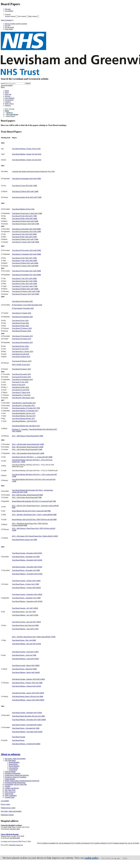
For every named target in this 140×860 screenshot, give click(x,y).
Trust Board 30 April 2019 (20, 354)
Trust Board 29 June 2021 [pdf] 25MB (24, 281)
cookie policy (91, 857)
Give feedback (9, 98)
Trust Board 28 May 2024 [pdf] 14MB (24, 218)
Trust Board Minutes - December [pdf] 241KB (27, 560)
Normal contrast (10, 16)
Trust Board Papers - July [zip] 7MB (24, 612)
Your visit (8, 94)
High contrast (32, 16)
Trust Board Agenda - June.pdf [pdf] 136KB (26, 622)
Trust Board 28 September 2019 (22, 342)
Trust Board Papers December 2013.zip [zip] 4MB (28, 716)
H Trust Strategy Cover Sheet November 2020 (27, 305)
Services (7, 96)
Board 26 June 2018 (18, 385)
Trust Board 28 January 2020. (21, 331)
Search (3, 83)
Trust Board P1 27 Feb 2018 (21, 395)
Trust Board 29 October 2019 (21, 339)
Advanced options (7, 85)
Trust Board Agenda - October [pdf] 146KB (26, 581)
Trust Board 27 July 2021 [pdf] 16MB (24, 278)
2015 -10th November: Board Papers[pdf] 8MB (27, 495)
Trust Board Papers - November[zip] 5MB (25, 728)
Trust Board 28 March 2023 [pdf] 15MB (25, 239)
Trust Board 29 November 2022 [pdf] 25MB (26, 250)
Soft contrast (22, 16)
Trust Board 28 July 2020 (20, 320)
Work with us (9, 103)
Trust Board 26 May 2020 (20, 326)
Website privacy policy (8, 808)
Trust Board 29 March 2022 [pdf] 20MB (25, 263)
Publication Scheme (7, 815)
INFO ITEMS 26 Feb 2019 (21, 364)
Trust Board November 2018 (21, 374)
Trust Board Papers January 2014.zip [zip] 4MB (27, 696)
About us (8, 105)
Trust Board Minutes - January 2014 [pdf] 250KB (28, 700)
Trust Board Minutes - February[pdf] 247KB (26, 686)
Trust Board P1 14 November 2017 (23, 405)
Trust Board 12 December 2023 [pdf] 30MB (26, 229)
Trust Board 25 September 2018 (22, 379)
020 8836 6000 (15, 838)
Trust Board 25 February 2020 (22, 328)
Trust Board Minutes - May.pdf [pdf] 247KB (26, 644)
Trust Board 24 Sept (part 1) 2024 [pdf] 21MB (27, 213)
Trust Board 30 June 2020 (20, 323)
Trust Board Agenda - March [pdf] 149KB (25, 665)
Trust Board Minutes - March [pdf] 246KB (26, 672)
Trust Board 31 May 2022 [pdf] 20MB (24, 260)
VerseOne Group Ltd (16, 845)
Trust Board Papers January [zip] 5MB (24, 539)
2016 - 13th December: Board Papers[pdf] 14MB (28, 444)
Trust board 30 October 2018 (21, 377)
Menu (3, 87)
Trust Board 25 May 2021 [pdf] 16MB (24, 283)
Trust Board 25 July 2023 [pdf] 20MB (24, 234)
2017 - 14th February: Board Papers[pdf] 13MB (27, 436)
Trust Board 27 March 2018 (21, 392)
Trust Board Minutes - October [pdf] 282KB (26, 588)
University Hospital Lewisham (11, 825)
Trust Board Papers (18, 740)
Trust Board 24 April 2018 (20, 390)
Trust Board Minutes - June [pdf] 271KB (25, 629)
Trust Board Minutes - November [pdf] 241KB (27, 732)
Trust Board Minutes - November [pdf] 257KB (27, 574)
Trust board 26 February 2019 (21, 361)
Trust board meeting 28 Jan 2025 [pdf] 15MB (26, 197)
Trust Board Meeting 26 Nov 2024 (23, 209)
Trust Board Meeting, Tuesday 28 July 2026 (26, 149)
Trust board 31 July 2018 (20, 382)
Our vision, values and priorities (11, 811)
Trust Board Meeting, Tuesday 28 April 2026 (27, 154)
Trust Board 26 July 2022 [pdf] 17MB (24, 258)
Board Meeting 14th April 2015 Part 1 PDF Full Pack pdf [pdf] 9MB (34, 519)
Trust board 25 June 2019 (20, 349)
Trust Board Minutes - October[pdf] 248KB (26, 744)
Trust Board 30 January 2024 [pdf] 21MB (25, 224)
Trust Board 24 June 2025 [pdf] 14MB (24, 185)
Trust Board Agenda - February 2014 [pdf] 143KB (28, 679)
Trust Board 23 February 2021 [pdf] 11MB (26, 291)
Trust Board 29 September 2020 (22, 317)
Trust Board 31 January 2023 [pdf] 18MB (25, 242)
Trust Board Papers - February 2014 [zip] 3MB (27, 683)
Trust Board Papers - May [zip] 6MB (24, 640)
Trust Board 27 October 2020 (21, 313)
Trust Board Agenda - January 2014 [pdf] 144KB (28, 693)
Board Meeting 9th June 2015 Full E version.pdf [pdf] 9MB (31, 511)
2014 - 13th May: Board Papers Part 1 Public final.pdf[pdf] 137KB (33, 637)
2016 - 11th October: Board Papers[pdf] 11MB (27, 449)
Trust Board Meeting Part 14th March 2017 (26, 426)
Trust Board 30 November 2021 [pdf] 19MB (26, 271)
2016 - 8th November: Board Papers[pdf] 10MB (27, 447)
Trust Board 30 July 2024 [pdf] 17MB (24, 216)
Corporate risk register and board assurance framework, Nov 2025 (33, 171)
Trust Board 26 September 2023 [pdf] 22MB (26, 231)
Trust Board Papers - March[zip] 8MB (24, 669)
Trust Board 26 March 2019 (21, 356)
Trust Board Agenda (18, 737)
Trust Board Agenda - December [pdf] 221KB (27, 553)
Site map (8, 9)
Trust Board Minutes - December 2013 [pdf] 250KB (29, 719)
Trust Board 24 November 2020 (22, 301)
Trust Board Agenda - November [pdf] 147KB (27, 567)
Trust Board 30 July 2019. (20, 346)
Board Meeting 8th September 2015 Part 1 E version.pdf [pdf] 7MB (34, 501)
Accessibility (9, 11)
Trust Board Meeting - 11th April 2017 (24, 421)
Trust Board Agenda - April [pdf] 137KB (25, 652)
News (7, 92)
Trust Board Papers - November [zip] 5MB (26, 570)
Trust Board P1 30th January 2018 (23, 398)
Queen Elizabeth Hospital (9, 834)
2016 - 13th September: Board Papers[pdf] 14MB (28, 453)
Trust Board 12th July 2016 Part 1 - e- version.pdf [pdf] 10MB (32, 457)
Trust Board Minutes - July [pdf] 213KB (25, 615)
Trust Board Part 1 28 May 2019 (22, 351)
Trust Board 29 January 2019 (21, 369)
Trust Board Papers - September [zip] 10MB (26, 598)
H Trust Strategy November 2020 (23, 308)
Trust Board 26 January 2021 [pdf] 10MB (25, 294)
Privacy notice (5, 804)
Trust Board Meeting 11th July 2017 (23, 413)
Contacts (8, 102)
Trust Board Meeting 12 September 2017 (25, 410)
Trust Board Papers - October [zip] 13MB (25, 584)
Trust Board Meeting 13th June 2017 (24, 416)
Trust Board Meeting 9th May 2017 (23, 418)
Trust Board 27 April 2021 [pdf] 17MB (24, 286)
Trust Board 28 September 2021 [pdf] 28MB (26, 275)
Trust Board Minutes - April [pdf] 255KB (25, 659)
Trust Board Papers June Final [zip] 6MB (25, 625)
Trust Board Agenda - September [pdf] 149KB (27, 594)
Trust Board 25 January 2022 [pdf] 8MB (25, 266)
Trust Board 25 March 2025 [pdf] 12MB (25, 191)
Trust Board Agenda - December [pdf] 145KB (27, 713)
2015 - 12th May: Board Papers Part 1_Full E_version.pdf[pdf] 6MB (34, 514)
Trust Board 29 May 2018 (20, 387)
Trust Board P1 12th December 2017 (24, 403)
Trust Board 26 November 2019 (22, 336)
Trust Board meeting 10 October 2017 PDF (26, 408)
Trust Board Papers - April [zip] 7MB (24, 655)
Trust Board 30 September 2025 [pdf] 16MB (26, 178)
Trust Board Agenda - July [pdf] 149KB (25, 608)
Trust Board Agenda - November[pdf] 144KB (27, 725)
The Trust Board (12, 114)
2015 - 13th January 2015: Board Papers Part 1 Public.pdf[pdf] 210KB (35, 536)
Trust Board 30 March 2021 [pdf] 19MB (25, 289)
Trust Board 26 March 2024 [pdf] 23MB (25, 221)
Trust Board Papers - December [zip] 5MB (26, 556)
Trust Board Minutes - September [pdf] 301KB (27, 601)
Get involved (9, 100)
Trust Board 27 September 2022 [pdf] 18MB (26, 254)
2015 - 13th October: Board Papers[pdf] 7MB (27, 497)
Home (7, 91)
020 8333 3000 (15, 829)
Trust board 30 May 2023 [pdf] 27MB (24, 237)
